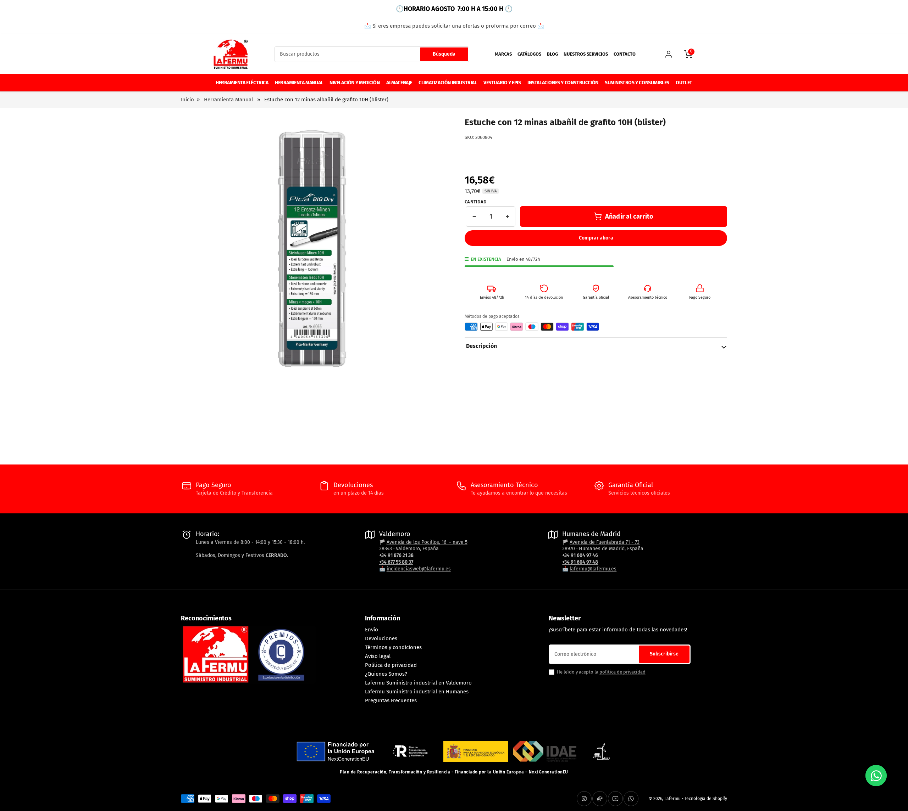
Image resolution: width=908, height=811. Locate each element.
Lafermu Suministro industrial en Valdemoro (418, 683)
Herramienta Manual (299, 83)
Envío (371, 629)
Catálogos (529, 54)
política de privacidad (622, 672)
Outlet (684, 83)
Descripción (481, 346)
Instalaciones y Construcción (562, 83)
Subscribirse (664, 654)
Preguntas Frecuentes (391, 700)
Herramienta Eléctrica (242, 83)
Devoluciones (381, 638)
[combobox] (371, 54)
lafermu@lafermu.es (593, 569)
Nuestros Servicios (586, 54)
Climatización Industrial (448, 83)
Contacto (625, 54)
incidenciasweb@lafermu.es (419, 569)
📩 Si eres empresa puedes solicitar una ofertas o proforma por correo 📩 (454, 26)
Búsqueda (444, 54)
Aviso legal (378, 656)
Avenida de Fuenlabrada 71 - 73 (605, 542)
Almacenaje (399, 83)
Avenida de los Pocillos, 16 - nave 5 (427, 542)
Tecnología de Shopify (706, 798)
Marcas (503, 54)
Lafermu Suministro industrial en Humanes (417, 691)
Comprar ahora (596, 238)
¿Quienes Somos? (386, 674)
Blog (552, 54)
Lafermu (672, 798)
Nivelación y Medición (355, 83)
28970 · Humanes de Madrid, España (602, 549)
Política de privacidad (391, 665)
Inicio (187, 99)
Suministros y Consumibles (637, 83)
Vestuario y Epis (502, 83)
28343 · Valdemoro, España (409, 549)
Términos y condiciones (393, 647)
